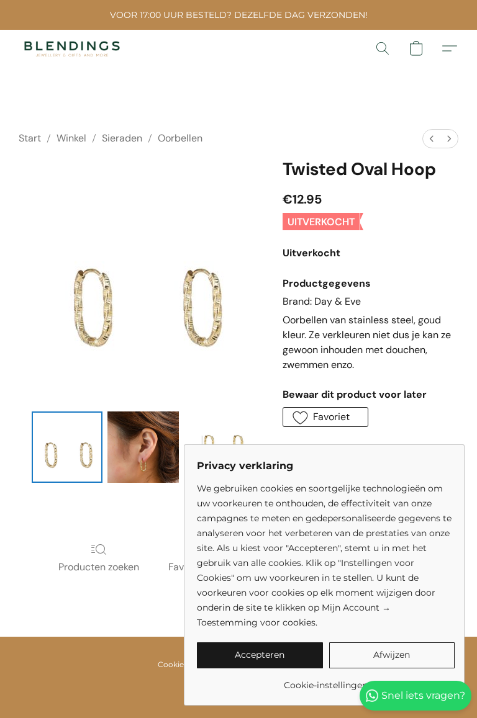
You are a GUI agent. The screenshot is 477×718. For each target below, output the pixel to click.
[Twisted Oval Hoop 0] (67, 447)
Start (30, 138)
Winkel (71, 138)
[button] (72, 48)
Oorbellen (180, 138)
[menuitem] (431, 139)
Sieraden (122, 138)
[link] (326, 680)
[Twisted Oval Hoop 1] (143, 447)
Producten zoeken (98, 566)
